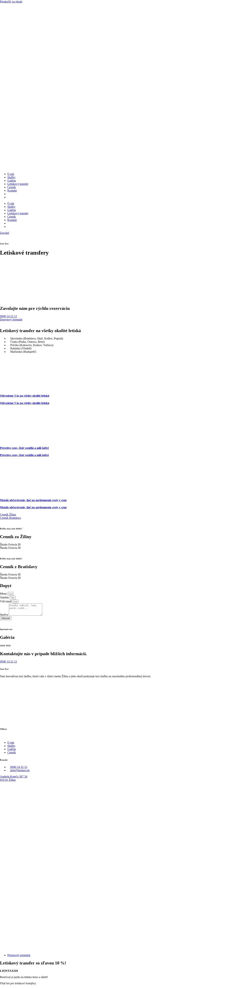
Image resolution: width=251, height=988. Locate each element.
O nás (10, 174)
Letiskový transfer (17, 183)
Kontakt (12, 190)
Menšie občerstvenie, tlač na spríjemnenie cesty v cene (33, 500)
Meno (4, 593)
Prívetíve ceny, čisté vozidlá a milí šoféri (24, 447)
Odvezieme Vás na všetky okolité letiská (24, 395)
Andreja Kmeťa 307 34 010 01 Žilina (13, 778)
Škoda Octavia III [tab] (10, 544)
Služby (11, 177)
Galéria (11, 180)
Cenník (11, 187)
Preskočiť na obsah (11, 1)
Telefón (5, 597)
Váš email (6, 601)
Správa (4, 614)
